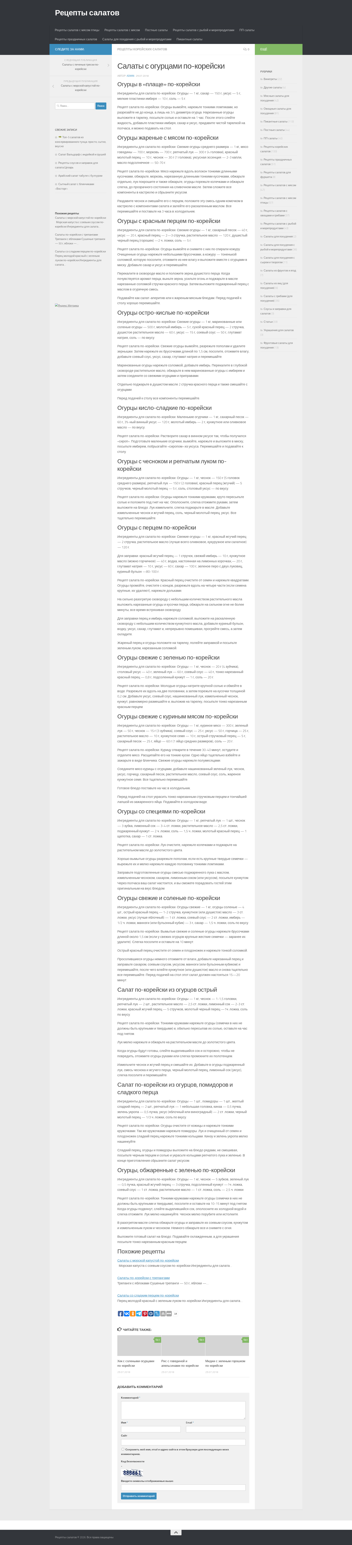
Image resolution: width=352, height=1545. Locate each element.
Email (190, 1422)
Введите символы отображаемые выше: (147, 1481)
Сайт (124, 1435)
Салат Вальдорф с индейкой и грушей (82, 154)
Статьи (268, 321)
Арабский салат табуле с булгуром (80, 175)
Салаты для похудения (278, 236)
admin (130, 75)
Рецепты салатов (87, 12)
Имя (124, 1422)
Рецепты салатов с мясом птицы (77, 30)
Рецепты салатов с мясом (122, 30)
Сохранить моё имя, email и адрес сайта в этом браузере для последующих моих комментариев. (175, 1452)
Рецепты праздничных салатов (76, 39)
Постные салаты (156, 30)
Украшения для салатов (279, 330)
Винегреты (270, 79)
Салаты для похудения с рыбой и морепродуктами (136, 39)
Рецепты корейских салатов (142, 49)
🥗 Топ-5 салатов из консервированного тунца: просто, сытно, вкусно (80, 142)
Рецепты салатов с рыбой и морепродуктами (203, 30)
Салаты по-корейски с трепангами (143, 1278)
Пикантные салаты (189, 39)
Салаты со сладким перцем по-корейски (148, 1296)
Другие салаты (273, 87)
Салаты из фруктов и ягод (280, 270)
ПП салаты (246, 30)
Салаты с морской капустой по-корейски (148, 1261)
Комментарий (130, 1397)
